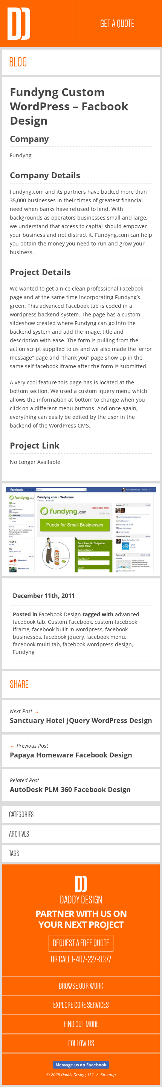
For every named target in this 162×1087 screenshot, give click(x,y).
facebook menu (105, 636)
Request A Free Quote (81, 943)
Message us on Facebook (81, 1064)
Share (19, 684)
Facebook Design (60, 614)
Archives (19, 834)
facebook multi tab (36, 644)
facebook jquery (64, 636)
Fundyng (24, 651)
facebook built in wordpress (67, 629)
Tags (14, 853)
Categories (21, 814)
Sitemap (108, 1074)
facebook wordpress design (97, 644)
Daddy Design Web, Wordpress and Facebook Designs (19, 24)
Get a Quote (117, 23)
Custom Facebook (70, 621)
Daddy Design (81, 900)
